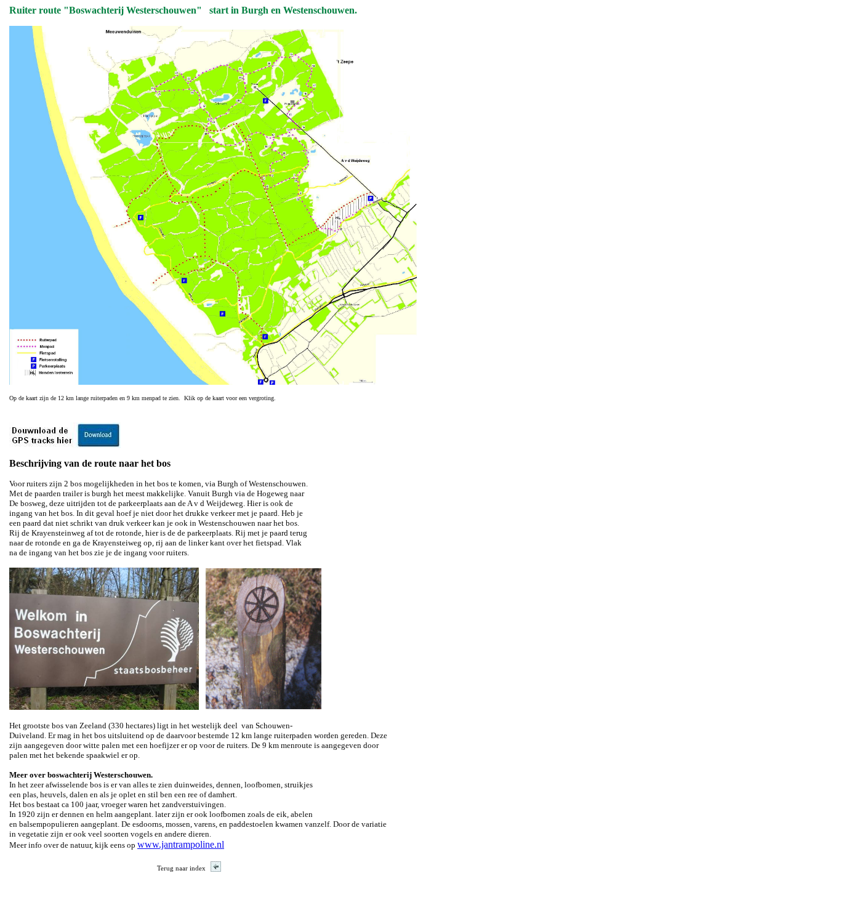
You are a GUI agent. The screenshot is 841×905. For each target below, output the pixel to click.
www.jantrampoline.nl (180, 844)
